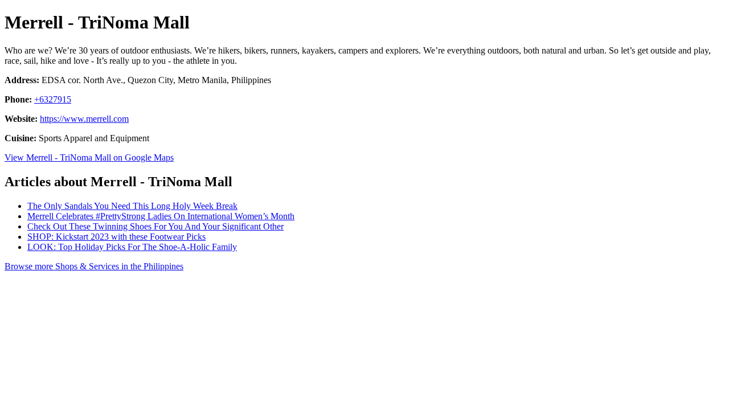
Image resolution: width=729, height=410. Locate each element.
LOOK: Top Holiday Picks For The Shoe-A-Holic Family (132, 247)
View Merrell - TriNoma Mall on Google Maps (89, 157)
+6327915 (52, 99)
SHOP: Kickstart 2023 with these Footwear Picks (116, 236)
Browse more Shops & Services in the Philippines (94, 266)
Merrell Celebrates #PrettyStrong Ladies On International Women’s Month (160, 216)
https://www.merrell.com (84, 119)
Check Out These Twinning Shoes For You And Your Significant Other (155, 226)
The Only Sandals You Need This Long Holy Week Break (132, 206)
